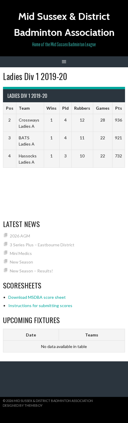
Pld (65, 108)
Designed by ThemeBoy (23, 405)
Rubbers (82, 108)
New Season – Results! (31, 270)
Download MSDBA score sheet (37, 297)
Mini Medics (21, 253)
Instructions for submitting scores (40, 305)
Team (24, 108)
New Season (21, 261)
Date (31, 334)
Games (103, 108)
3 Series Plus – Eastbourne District (42, 244)
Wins (51, 108)
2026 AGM (20, 235)
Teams (91, 334)
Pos (9, 108)
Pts (118, 108)
